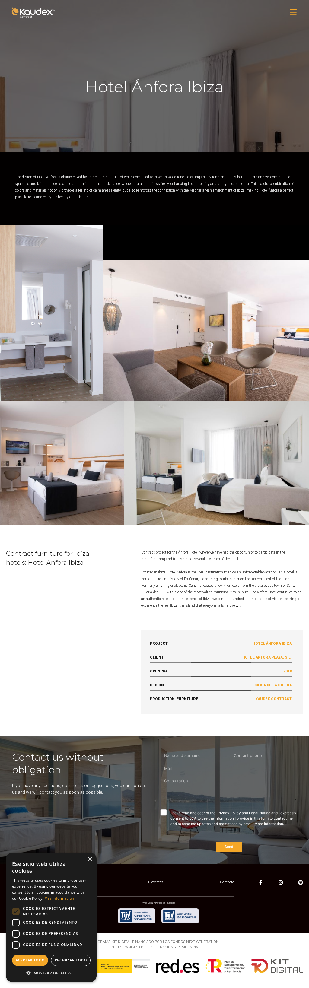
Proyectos (155, 882)
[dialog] (51, 917)
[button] (293, 13)
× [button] (90, 859)
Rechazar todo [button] (71, 960)
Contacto (227, 882)
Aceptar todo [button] (30, 960)
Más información (59, 898)
